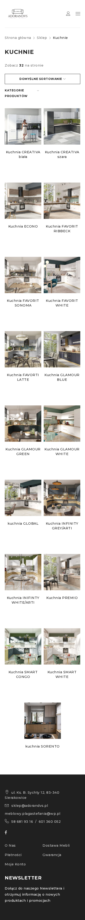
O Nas (10, 845)
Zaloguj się (68, 14)
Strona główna (18, 38)
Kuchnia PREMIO (62, 598)
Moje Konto (15, 864)
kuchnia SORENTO (42, 746)
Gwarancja (51, 855)
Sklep (42, 38)
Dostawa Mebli (56, 845)
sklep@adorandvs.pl (29, 806)
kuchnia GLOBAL (23, 523)
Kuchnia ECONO (23, 226)
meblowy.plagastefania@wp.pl (32, 814)
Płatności (13, 855)
